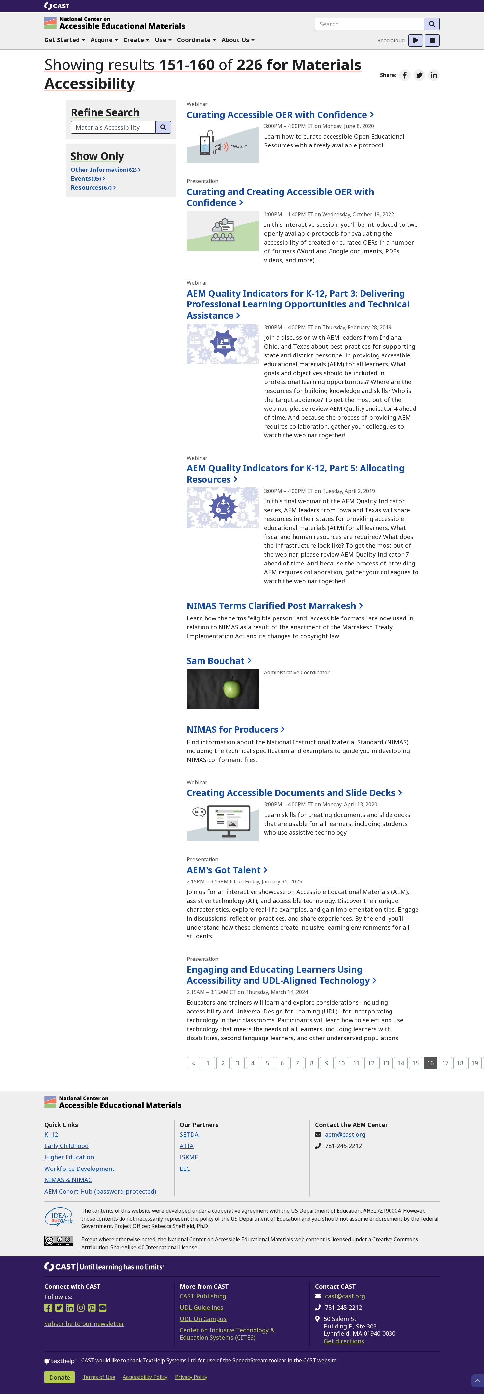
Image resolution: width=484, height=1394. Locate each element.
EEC (185, 1168)
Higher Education (69, 1157)
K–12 (51, 1134)
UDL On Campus (203, 1319)
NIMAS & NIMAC (68, 1180)
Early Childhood (66, 1146)
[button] (65, 40)
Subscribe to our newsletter (84, 1324)
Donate (59, 1377)
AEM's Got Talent (224, 870)
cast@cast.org (345, 1296)
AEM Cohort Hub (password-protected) (100, 1191)
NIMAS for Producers (232, 729)
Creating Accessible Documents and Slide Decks (291, 792)
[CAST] (57, 6)
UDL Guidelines (201, 1307)
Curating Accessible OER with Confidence (277, 114)
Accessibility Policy (145, 1377)
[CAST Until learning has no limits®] (104, 1267)
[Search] (432, 24)
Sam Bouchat (216, 660)
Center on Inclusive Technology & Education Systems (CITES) (227, 1334)
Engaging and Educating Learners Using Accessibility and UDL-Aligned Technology (278, 974)
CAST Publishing (203, 1296)
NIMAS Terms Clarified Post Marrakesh (271, 605)
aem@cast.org (345, 1134)
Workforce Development (79, 1168)
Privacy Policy (191, 1377)
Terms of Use (99, 1377)
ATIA (187, 1146)
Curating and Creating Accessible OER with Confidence (280, 197)
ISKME (189, 1157)
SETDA (189, 1134)
